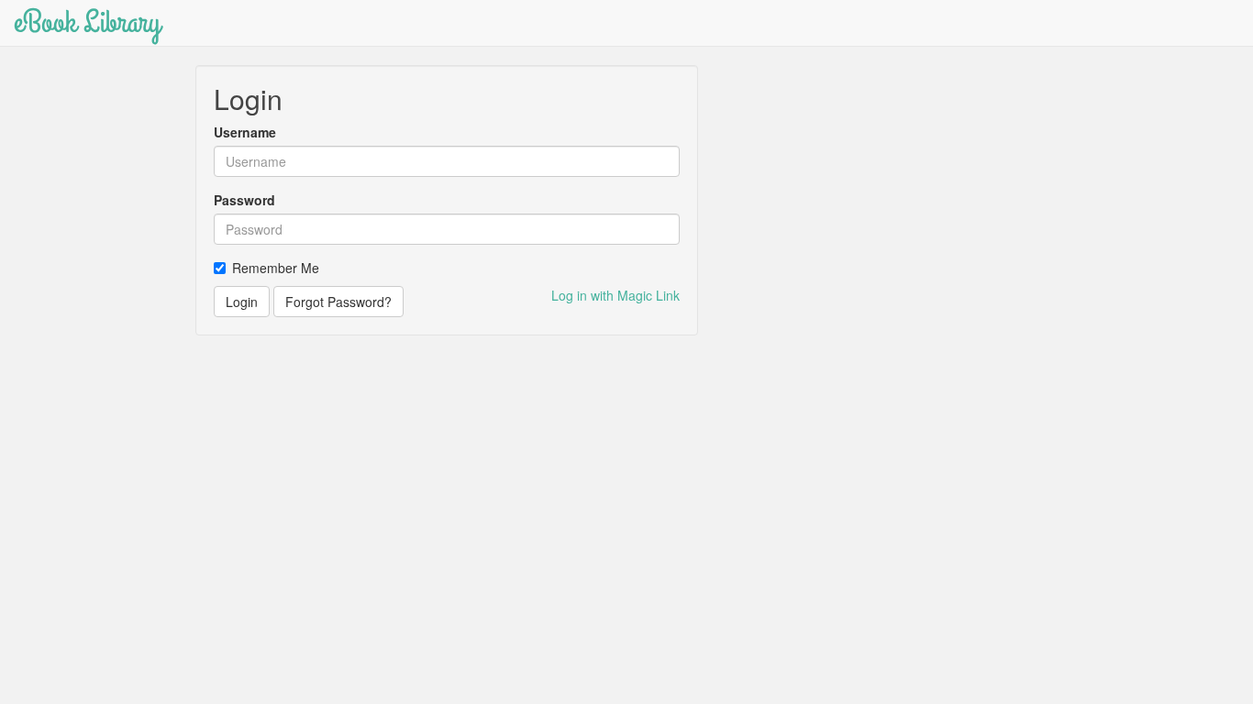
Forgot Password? (338, 301)
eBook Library (87, 22)
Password (244, 200)
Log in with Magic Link (615, 295)
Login (242, 301)
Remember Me (275, 267)
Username (245, 132)
